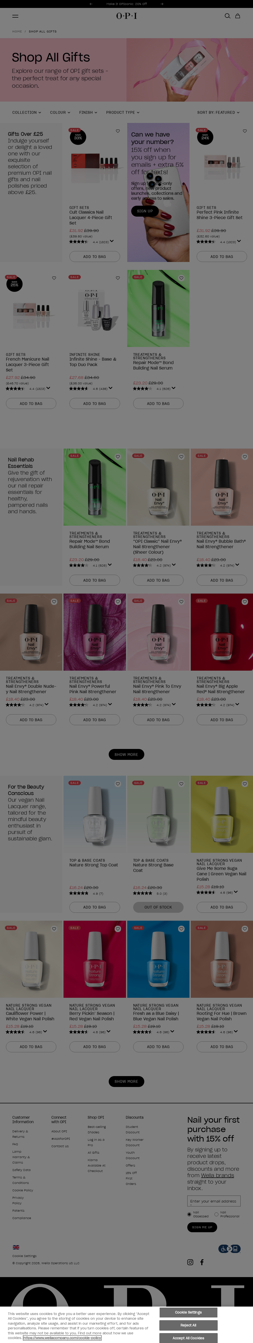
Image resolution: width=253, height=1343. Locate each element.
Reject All (188, 1325)
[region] (126, 1325)
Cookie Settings (188, 1313)
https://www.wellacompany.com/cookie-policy (62, 1338)
